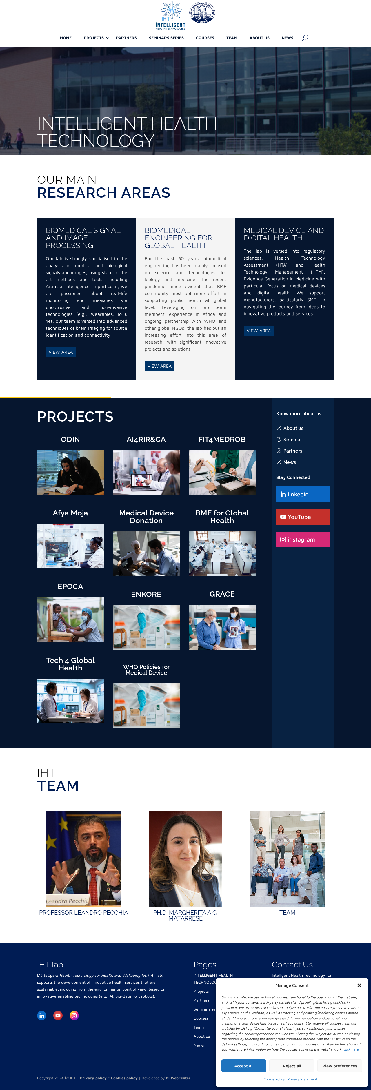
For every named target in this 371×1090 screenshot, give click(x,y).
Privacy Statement (302, 1079)
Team (231, 38)
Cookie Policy (274, 1079)
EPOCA (70, 586)
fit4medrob (222, 439)
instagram (301, 539)
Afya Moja (70, 512)
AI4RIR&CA (146, 439)
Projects (94, 38)
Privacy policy (93, 1078)
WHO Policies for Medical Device (146, 670)
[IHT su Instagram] (74, 1012)
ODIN (70, 439)
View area (61, 352)
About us (260, 38)
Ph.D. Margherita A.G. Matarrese (185, 915)
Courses (205, 38)
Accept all (244, 1065)
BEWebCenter (178, 1078)
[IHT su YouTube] (58, 1012)
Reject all (292, 1065)
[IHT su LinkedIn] (41, 1012)
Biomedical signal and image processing (83, 238)
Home (66, 38)
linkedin (298, 494)
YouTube (299, 516)
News (287, 38)
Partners (126, 38)
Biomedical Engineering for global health (178, 238)
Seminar (292, 439)
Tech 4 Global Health (70, 664)
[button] (359, 985)
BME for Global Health (222, 516)
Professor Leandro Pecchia (83, 912)
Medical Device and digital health (284, 234)
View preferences (339, 1065)
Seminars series (166, 38)
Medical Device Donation (146, 516)
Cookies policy (124, 1078)
